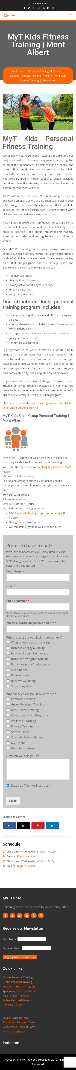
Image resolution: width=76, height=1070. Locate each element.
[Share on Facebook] (9, 825)
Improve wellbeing (23, 681)
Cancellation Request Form (19, 1027)
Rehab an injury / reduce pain (30, 664)
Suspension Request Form (19, 1022)
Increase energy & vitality (28, 648)
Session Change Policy (16, 1017)
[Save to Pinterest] (38, 825)
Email (11, 586)
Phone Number (17, 601)
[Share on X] (23, 825)
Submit (13, 800)
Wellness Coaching (23, 721)
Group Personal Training (27, 704)
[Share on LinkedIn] (52, 825)
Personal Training (23, 699)
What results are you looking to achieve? (34, 637)
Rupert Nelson (26, 856)
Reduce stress (20, 675)
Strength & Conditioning (27, 737)
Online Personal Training (17, 1000)
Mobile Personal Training (18, 977)
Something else (21, 686)
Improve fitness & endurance (30, 653)
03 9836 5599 (39, 3)
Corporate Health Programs (29, 715)
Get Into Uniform (22, 748)
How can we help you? (22, 756)
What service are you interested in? (31, 694)
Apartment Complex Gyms (19, 991)
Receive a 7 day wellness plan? (31, 785)
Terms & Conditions (15, 1031)
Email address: (12, 948)
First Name (10, 939)
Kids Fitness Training (25, 710)
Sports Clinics (20, 732)
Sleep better (19, 670)
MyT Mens (18, 743)
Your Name (15, 571)
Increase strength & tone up (30, 659)
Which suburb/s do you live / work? (31, 623)
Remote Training (22, 726)
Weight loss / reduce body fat (30, 642)
